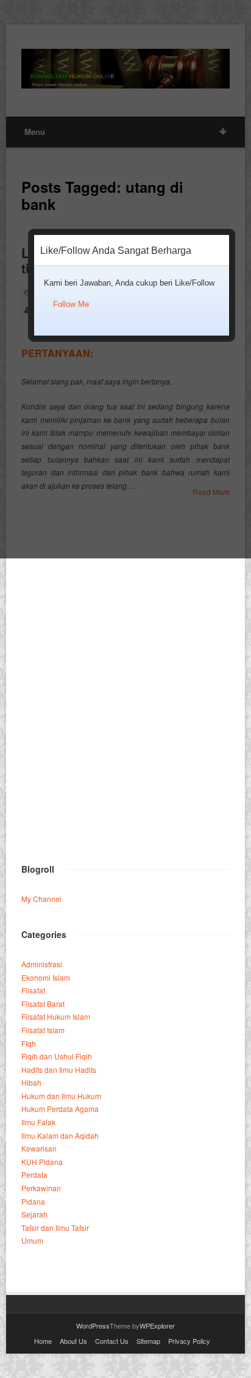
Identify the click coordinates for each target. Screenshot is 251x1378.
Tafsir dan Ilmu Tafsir (55, 1227)
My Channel (41, 898)
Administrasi (41, 964)
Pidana (33, 1201)
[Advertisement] (125, 714)
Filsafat (33, 990)
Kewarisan (39, 1148)
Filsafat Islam (43, 1030)
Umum (32, 1240)
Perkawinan (41, 1188)
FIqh (28, 1043)
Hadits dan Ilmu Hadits (58, 1069)
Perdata (34, 1174)
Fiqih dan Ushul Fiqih (56, 1056)
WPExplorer (157, 1325)
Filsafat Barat (43, 1003)
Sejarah (34, 1214)
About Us (73, 1341)
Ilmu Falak (38, 1122)
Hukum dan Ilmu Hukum (61, 1096)
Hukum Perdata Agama (60, 1108)
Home (43, 1341)
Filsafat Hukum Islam (55, 1016)
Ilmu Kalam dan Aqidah (60, 1135)
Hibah (31, 1082)
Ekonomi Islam (45, 977)
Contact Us (112, 1341)
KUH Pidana (42, 1161)
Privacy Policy (189, 1341)
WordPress (93, 1325)
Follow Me (71, 304)
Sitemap (148, 1341)
